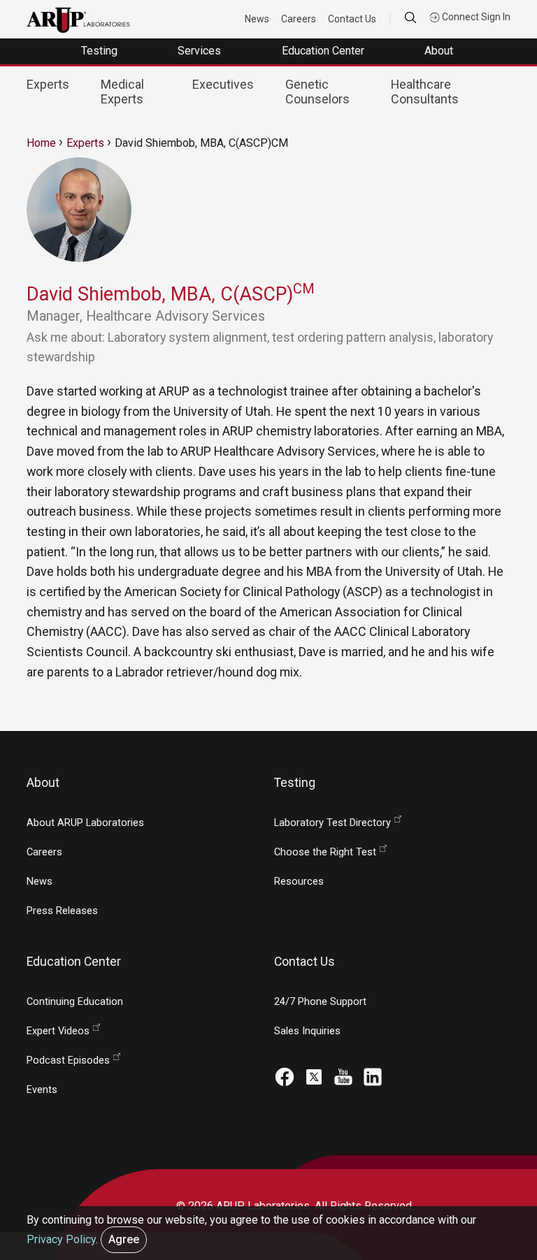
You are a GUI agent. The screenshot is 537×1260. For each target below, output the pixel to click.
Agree (123, 1239)
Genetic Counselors (317, 91)
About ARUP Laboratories (85, 823)
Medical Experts (122, 91)
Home (41, 143)
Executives (223, 84)
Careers (298, 18)
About (440, 50)
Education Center (324, 50)
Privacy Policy (61, 1239)
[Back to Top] (496, 1172)
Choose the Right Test (325, 852)
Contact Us (352, 18)
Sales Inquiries (307, 1031)
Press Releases (62, 911)
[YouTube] (343, 1075)
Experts (48, 84)
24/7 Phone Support (320, 1002)
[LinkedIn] (372, 1075)
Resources (299, 882)
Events (42, 1090)
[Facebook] (284, 1075)
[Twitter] (313, 1075)
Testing (100, 50)
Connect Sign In (475, 16)
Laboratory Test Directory (332, 823)
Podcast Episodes (68, 1060)
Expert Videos (58, 1031)
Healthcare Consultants (425, 91)
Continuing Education (75, 1002)
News (257, 18)
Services (201, 50)
